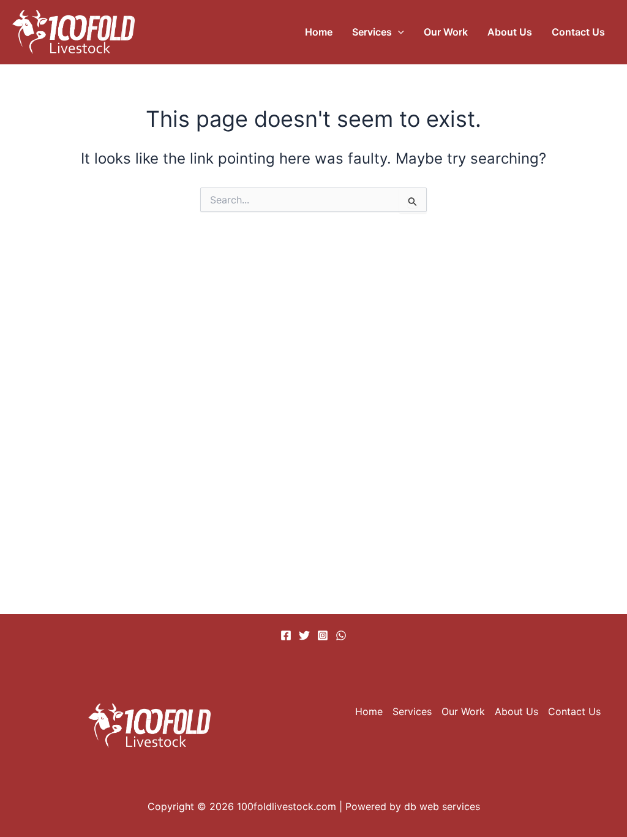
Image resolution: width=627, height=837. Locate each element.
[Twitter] (304, 635)
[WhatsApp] (341, 635)
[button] (398, 31)
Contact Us (578, 32)
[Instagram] (322, 635)
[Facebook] (285, 635)
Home (318, 32)
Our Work (446, 32)
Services (372, 32)
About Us (509, 32)
